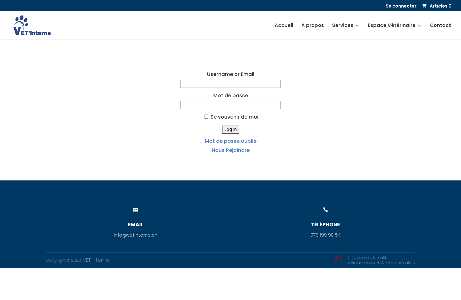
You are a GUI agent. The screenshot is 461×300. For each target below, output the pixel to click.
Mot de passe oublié (231, 141)
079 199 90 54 (325, 235)
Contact (440, 26)
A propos (312, 26)
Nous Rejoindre (231, 150)
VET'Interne (95, 260)
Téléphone (325, 224)
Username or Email (230, 74)
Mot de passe (230, 95)
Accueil (284, 26)
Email (135, 224)
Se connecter (401, 6)
